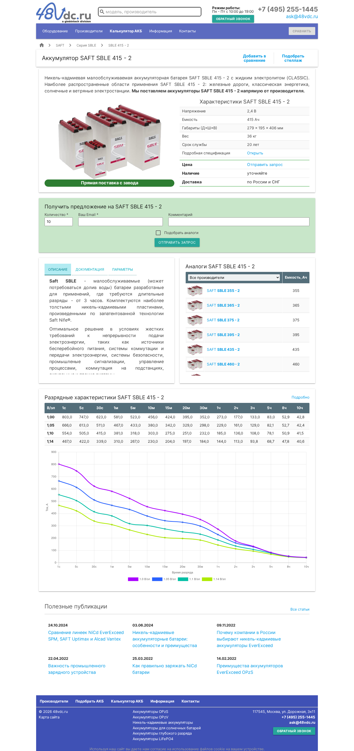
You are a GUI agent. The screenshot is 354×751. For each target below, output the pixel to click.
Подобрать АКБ (89, 701)
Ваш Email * (88, 214)
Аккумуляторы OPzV (150, 717)
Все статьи (299, 609)
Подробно (300, 397)
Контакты (187, 31)
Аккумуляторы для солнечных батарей (167, 728)
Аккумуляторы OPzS (150, 711)
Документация (90, 269)
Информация (160, 31)
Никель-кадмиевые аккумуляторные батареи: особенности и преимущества (164, 639)
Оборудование (55, 31)
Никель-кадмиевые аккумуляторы (163, 722)
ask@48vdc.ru (302, 16)
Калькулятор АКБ (126, 31)
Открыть (255, 153)
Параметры (122, 269)
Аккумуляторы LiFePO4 (153, 739)
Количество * (56, 214)
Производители (89, 31)
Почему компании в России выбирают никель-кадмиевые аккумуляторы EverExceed (249, 639)
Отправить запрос (265, 164)
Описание (57, 269)
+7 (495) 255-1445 (288, 9)
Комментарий (180, 214)
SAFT (60, 45)
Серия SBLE (86, 45)
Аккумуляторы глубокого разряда (162, 733)
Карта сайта (49, 717)
